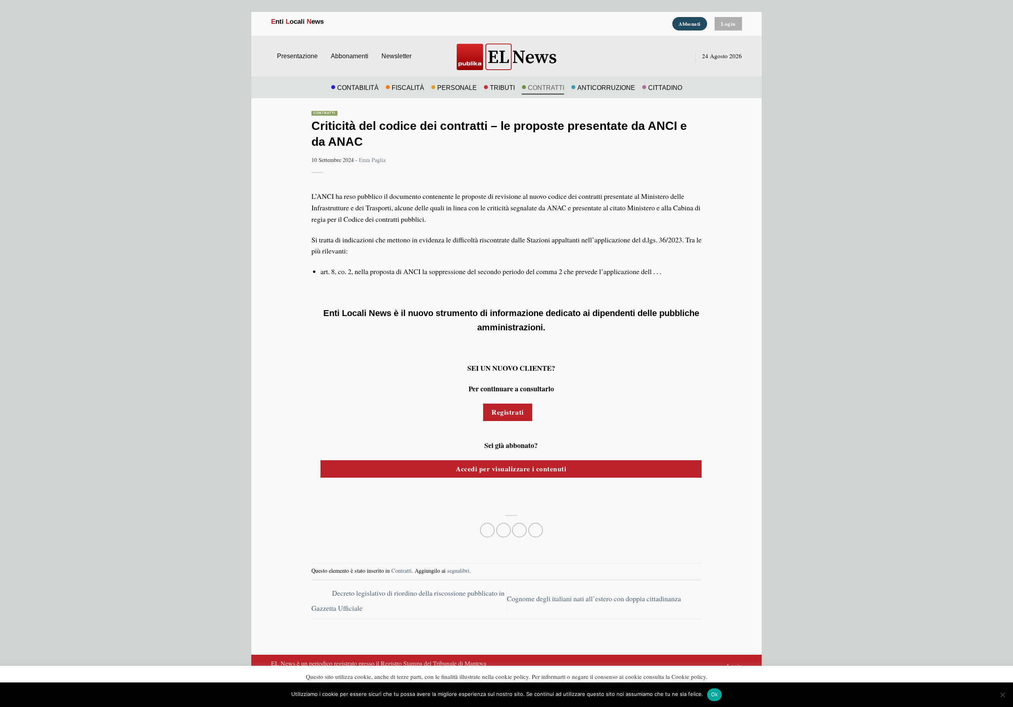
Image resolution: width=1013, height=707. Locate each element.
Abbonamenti (349, 55)
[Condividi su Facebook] (487, 530)
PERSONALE (457, 87)
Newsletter (396, 55)
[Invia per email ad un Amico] (519, 530)
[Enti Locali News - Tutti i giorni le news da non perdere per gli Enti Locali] (506, 56)
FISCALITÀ (408, 87)
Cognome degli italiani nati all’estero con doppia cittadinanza (595, 598)
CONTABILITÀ (358, 87)
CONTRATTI (546, 87)
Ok (714, 694)
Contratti (324, 113)
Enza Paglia (372, 160)
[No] (1002, 697)
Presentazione (297, 55)
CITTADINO (665, 87)
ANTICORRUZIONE (606, 87)
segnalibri (458, 570)
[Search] (682, 56)
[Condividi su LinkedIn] (535, 530)
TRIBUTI (502, 87)
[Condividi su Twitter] (503, 530)
